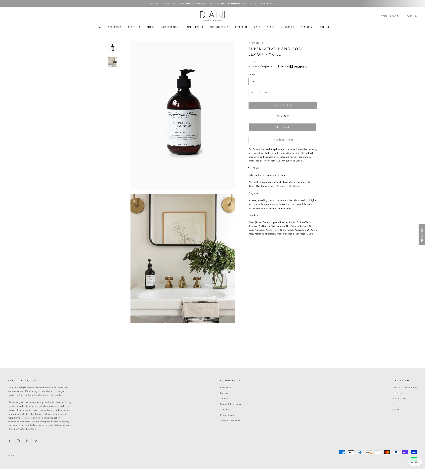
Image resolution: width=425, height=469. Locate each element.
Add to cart (283, 105)
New (98, 27)
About (271, 27)
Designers (114, 27)
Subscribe (225, 393)
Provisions (256, 42)
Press (395, 404)
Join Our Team (400, 398)
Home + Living (194, 27)
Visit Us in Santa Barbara (405, 387)
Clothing (134, 27)
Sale (257, 27)
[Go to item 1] (112, 47)
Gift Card (241, 27)
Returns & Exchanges (230, 404)
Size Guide (225, 409)
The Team (397, 393)
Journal (324, 27)
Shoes (151, 27)
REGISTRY (306, 27)
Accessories (170, 27)
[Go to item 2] (112, 62)
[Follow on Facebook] (9, 440)
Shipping (224, 398)
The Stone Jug (219, 27)
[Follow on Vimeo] (35, 440)
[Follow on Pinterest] (27, 440)
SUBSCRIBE (287, 27)
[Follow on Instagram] (18, 440)
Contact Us (225, 387)
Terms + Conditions (230, 420)
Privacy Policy (227, 415)
